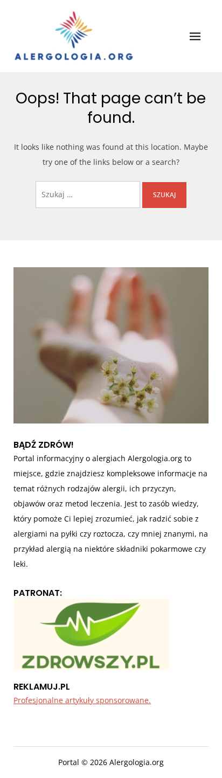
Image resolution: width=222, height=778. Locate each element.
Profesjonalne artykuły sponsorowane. (82, 700)
